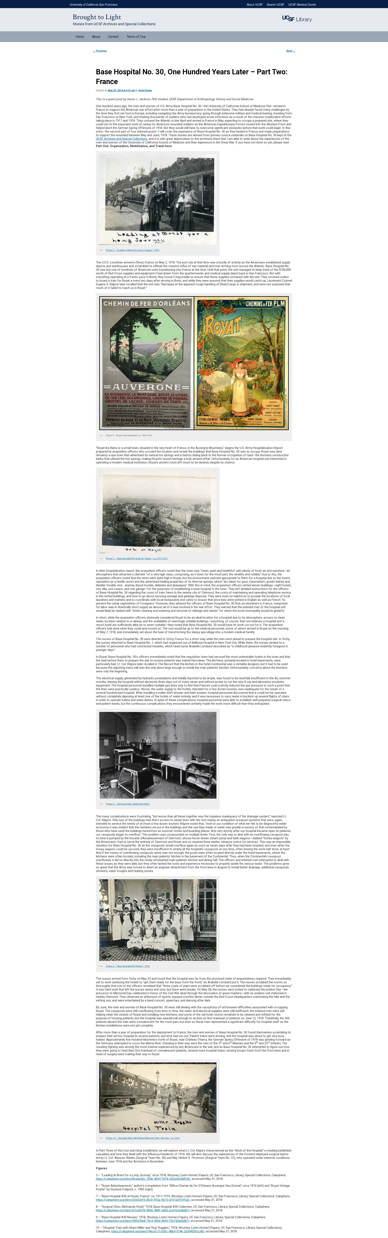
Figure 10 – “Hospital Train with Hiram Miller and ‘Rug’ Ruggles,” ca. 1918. (143, 1137)
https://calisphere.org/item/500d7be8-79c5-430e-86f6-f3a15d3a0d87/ (142, 1221)
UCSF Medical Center (302, 4)
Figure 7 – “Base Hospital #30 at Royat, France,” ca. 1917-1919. (137, 558)
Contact (113, 37)
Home (80, 37)
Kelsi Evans (145, 90)
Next (291, 50)
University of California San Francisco (94, 4)
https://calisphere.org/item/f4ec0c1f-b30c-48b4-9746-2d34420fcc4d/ (157, 1231)
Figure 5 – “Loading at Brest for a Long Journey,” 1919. (133, 250)
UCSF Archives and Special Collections (121, 139)
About (96, 37)
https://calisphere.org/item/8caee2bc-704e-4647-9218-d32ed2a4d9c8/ (143, 1179)
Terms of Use (136, 37)
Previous (100, 50)
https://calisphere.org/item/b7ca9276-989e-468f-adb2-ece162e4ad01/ (143, 1210)
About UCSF (255, 4)
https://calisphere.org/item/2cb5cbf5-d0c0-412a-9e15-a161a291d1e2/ (143, 1200)
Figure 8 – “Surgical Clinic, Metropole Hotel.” (128, 803)
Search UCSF (275, 4)
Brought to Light (97, 17)
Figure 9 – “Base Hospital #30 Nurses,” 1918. (128, 965)
